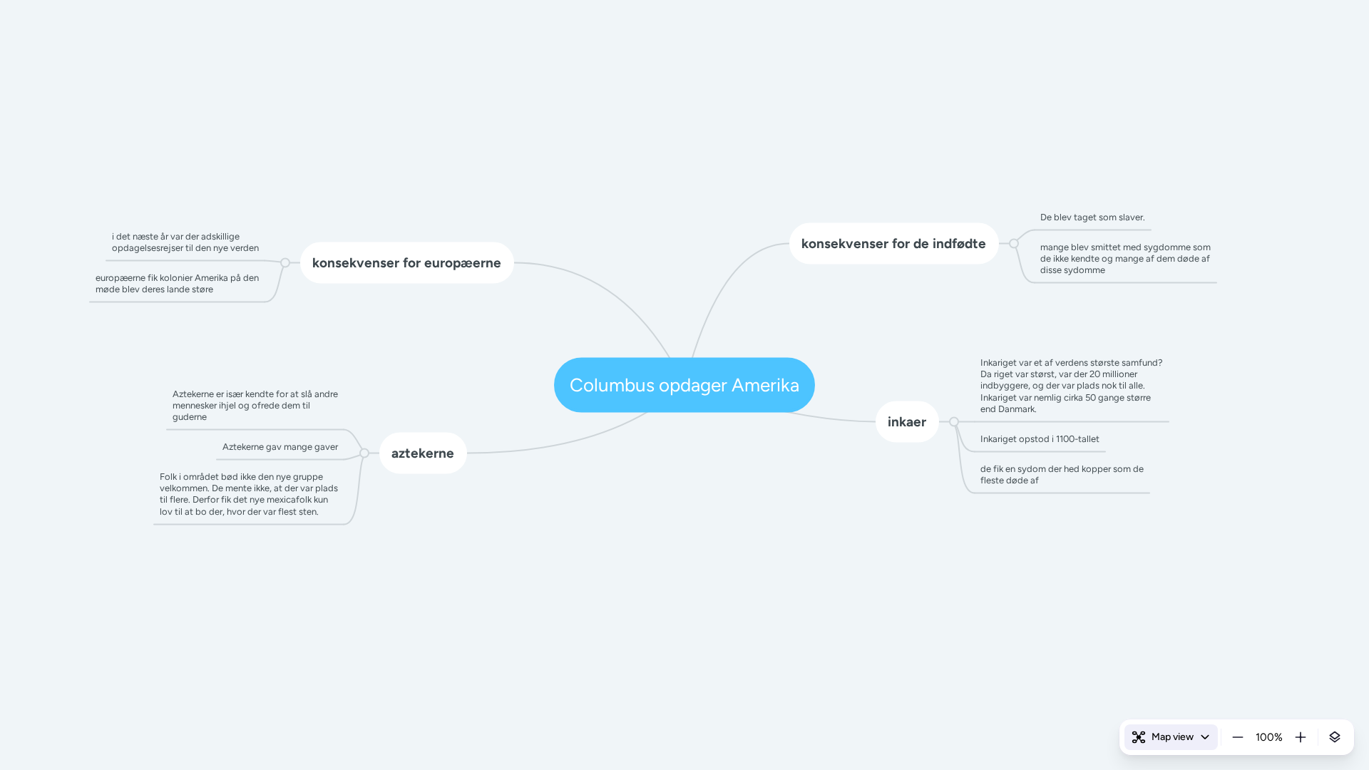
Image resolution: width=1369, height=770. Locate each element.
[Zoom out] (1238, 737)
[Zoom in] (1300, 737)
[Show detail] (1335, 737)
